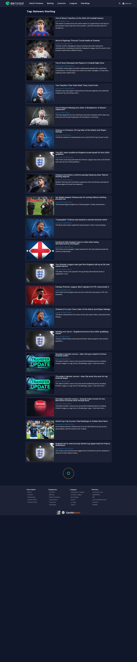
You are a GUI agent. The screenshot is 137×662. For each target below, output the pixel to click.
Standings (85, 3)
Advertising (31, 497)
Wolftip (94, 505)
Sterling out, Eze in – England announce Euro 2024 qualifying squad (81, 332)
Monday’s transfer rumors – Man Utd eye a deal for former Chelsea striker (80, 355)
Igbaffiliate (96, 495)
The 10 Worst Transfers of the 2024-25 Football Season (79, 18)
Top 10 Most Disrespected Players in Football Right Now (79, 63)
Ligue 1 (73, 505)
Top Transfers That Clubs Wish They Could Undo (76, 85)
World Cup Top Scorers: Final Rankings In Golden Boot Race (81, 421)
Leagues (73, 3)
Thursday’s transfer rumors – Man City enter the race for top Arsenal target (81, 377)
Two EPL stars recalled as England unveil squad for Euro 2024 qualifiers (82, 153)
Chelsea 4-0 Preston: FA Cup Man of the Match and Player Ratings (80, 131)
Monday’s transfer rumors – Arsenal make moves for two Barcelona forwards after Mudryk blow (80, 400)
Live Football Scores (99, 500)
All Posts (52, 492)
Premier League (76, 495)
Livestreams (53, 500)
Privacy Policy (32, 502)
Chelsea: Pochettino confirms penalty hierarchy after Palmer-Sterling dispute (82, 176)
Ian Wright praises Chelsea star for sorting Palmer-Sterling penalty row (80, 198)
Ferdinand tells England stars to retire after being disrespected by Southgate (77, 243)
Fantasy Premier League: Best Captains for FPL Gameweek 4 (82, 287)
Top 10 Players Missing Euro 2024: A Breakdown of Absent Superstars (80, 109)
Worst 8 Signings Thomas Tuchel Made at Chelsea (77, 41)
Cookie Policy (32, 500)
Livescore (61, 3)
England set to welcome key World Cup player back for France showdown (82, 444)
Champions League (77, 492)
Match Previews (36, 3)
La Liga (73, 502)
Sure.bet (95, 502)
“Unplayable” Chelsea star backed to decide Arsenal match (81, 220)
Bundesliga (74, 497)
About (29, 492)
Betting (50, 3)
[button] (126, 3)
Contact (30, 495)
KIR (93, 497)
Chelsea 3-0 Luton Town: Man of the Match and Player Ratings (82, 309)
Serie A (73, 500)
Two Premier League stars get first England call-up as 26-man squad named (82, 265)
